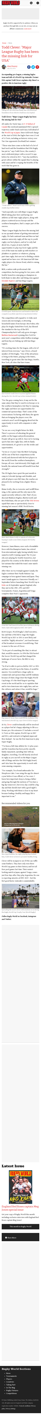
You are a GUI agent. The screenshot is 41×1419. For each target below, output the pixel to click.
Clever (9, 725)
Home (4, 43)
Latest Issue (13, 1166)
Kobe (4, 585)
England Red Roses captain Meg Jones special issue (20, 1208)
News (10, 43)
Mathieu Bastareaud (9, 335)
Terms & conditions (24, 1406)
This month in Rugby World (20, 1227)
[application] (20, 816)
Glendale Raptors (8, 281)
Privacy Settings (10, 1408)
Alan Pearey (12, 66)
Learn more (27, 29)
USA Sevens (34, 501)
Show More (11, 1238)
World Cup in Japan (12, 133)
